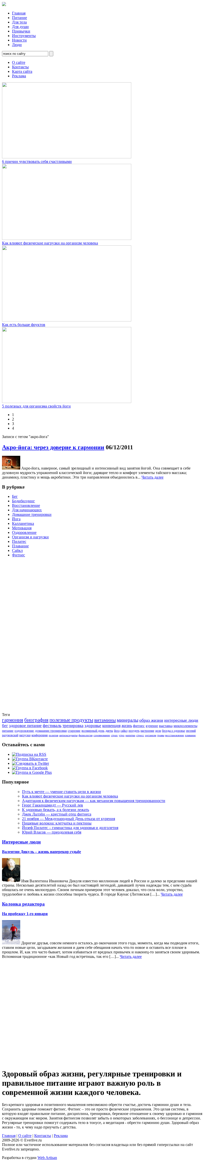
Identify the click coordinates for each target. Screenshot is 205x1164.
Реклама (19, 76)
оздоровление (24, 730)
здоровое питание (25, 725)
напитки (130, 735)
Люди (17, 45)
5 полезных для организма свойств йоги (36, 406)
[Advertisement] (22, 636)
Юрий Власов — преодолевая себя (51, 832)
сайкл (124, 730)
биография (36, 720)
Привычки (21, 31)
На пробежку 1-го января (25, 914)
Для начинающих (27, 510)
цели (158, 730)
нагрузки (24, 735)
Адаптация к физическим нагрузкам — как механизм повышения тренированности (93, 801)
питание (8, 730)
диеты (109, 730)
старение (74, 730)
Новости (19, 40)
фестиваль (52, 725)
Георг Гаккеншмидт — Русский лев (52, 805)
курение (152, 726)
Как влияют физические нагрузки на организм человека (50, 243)
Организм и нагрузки (30, 537)
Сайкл (17, 550)
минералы (127, 720)
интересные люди (181, 720)
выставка (165, 726)
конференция (40, 735)
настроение (147, 730)
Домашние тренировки (32, 514)
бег (5, 725)
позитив (53, 735)
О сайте (18, 62)
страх (114, 735)
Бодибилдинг (23, 501)
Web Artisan (47, 1157)
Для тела (19, 22)
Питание (19, 18)
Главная (19, 13)
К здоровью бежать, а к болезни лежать (55, 810)
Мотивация (22, 528)
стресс (140, 735)
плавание (190, 735)
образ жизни (151, 720)
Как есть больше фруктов (23, 324)
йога (117, 730)
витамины (105, 720)
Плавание (20, 546)
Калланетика (23, 523)
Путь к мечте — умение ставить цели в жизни (61, 792)
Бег (15, 496)
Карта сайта (22, 71)
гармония (12, 720)
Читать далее (153, 477)
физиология (85, 735)
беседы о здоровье (173, 730)
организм (150, 735)
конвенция (111, 725)
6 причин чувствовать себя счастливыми (37, 161)
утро (121, 735)
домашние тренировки (51, 730)
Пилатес (19, 541)
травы (160, 735)
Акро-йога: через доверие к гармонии (53, 447)
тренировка (73, 725)
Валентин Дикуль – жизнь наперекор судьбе (41, 852)
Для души (20, 27)
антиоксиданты (68, 735)
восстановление (174, 735)
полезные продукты (71, 720)
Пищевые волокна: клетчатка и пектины (57, 823)
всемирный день (93, 730)
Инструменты (24, 36)
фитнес (139, 726)
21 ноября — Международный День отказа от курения (68, 819)
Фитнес (18, 555)
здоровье (92, 725)
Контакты (20, 67)
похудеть (134, 730)
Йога (16, 519)
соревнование (102, 735)
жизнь (127, 725)
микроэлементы (185, 726)
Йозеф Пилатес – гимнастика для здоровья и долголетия (70, 828)
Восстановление (26, 505)
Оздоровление (24, 532)
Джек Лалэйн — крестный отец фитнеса (56, 814)
